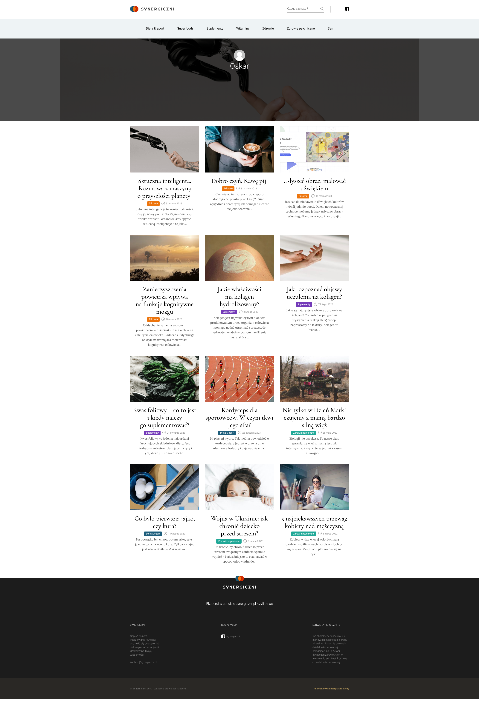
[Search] (322, 9)
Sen (330, 28)
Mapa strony (342, 688)
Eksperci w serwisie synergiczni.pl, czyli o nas (239, 604)
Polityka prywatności (324, 688)
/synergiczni (233, 636)
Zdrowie (268, 28)
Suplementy (215, 28)
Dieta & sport (155, 28)
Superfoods (185, 28)
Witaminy (243, 28)
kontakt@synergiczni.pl (143, 662)
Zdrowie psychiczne (301, 28)
